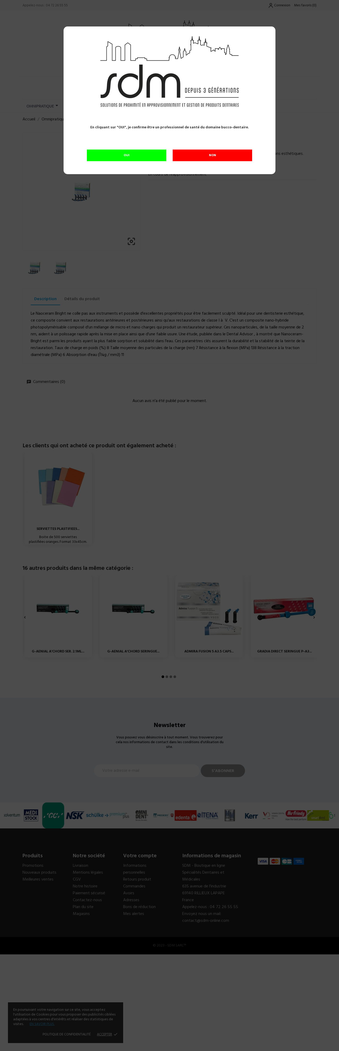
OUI (127, 155)
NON (212, 155)
